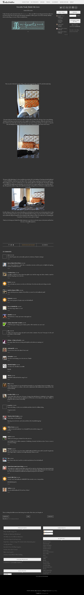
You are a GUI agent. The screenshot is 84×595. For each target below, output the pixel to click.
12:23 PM (24, 322)
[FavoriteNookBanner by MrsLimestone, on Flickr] (28, 26)
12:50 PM (12, 330)
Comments (47, 533)
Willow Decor (11, 427)
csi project (45, 557)
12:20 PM (19, 306)
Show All (66, 34)
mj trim (44, 560)
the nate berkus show (47, 567)
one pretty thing (46, 565)
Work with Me (64, 2)
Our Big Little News (8, 544)
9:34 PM (13, 436)
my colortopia (46, 562)
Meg (9, 383)
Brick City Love (25, 14)
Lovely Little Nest (12, 477)
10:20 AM (23, 263)
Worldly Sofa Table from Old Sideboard (12, 534)
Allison (9, 375)
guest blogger (31, 244)
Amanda (10, 314)
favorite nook (25, 244)
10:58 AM (21, 290)
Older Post (50, 516)
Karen (9, 282)
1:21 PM (16, 348)
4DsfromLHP (11, 348)
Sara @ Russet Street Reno (14, 263)
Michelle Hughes (12, 364)
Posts (46, 531)
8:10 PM (20, 416)
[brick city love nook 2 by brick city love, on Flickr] (28, 142)
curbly (44, 558)
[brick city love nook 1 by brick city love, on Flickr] (28, 101)
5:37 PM (17, 394)
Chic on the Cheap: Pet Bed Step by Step (12, 539)
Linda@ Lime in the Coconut (15, 322)
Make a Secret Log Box (9, 552)
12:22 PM (14, 314)
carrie (9, 436)
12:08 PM (15, 298)
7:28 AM (11, 458)
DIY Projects (34, 2)
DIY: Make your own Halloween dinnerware (13, 536)
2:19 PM (18, 364)
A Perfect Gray (11, 272)
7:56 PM (18, 477)
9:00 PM (16, 427)
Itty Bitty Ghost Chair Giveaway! (11, 549)
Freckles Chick (11, 394)
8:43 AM (25, 466)
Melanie (10, 448)
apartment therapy (47, 542)
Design (42, 2)
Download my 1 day (8, 562)
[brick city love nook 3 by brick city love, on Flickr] (28, 199)
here (17, 562)
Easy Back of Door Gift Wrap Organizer (12, 547)
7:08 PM (14, 405)
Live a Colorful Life (12, 306)
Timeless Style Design (13, 416)
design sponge (46, 543)
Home (28, 516)
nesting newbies (46, 563)
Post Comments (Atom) (13, 518)
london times (46, 550)
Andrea (9, 488)
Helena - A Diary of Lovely (14, 340)
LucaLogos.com (44, 593)
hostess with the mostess (48, 552)
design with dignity (47, 545)
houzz (44, 555)
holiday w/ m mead (47, 547)
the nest (44, 568)
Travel (48, 2)
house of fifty (46, 553)
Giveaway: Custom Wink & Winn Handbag (13, 554)
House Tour (25, 2)
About (72, 2)
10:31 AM (17, 272)
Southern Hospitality (60, 20)
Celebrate (55, 2)
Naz (9, 458)
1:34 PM (15, 356)
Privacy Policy (54, 590)
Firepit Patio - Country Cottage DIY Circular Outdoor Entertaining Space (19, 542)
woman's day (45, 573)
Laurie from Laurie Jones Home (15, 466)
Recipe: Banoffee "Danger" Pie (10, 531)
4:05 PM (13, 375)
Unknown (10, 298)
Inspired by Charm (62, 31)
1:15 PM (22, 340)
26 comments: (45, 244)
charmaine (10, 356)
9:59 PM (13, 448)
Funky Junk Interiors (60, 25)
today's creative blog (47, 570)
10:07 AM (12, 255)
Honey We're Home (62, 28)
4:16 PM (13, 488)
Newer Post (5, 516)
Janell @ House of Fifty (13, 290)
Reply (9, 258)
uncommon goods (47, 572)
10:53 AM (13, 282)
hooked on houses (47, 548)
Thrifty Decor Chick (61, 16)
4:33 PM (12, 383)
